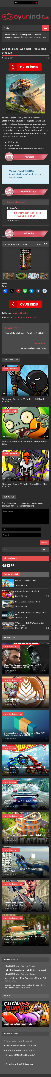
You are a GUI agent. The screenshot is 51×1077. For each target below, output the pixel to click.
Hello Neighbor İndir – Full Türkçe (20, 970)
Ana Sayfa (11, 35)
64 (47, 436)
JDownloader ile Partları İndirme (21, 1045)
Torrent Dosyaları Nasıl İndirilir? (21, 1050)
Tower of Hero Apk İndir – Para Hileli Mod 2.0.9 (24, 333)
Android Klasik (10, 411)
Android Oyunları (24, 35)
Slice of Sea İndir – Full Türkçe (33, 348)
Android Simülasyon (12, 680)
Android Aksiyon (10, 646)
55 (47, 394)
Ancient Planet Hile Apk (24, 317)
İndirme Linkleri (16, 202)
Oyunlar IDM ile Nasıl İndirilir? (20, 1055)
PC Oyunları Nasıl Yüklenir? (19, 1041)
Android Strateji (20, 313)
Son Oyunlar (12, 574)
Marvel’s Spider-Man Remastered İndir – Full (25, 978)
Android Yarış (9, 748)
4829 (45, 671)
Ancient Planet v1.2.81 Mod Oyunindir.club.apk (27, 214)
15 (46, 773)
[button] (22, 276)
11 (46, 875)
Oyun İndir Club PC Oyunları (19, 1064)
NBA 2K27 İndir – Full (14, 966)
